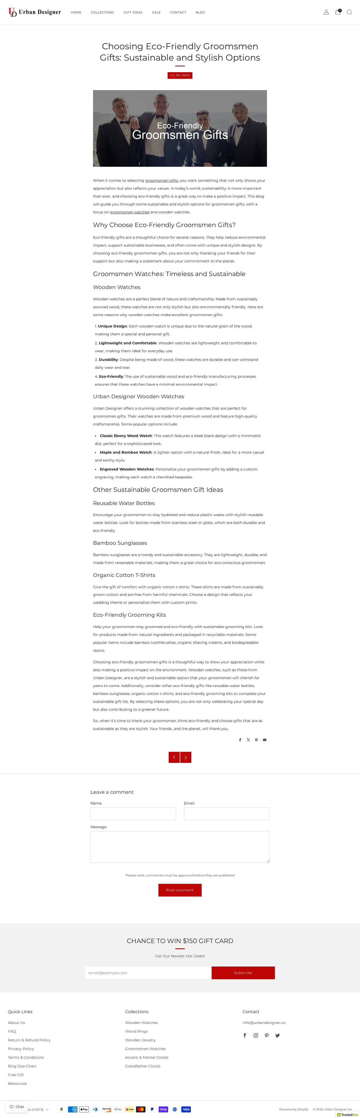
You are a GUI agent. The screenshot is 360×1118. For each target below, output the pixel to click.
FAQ (12, 1031)
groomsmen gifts (161, 180)
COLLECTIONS (102, 12)
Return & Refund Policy (29, 1040)
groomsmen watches (129, 212)
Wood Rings (136, 1031)
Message (98, 827)
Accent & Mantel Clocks (146, 1057)
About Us (16, 1023)
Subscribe (243, 973)
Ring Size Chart (22, 1066)
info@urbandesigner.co (264, 1023)
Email (189, 803)
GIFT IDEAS (133, 12)
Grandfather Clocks (142, 1066)
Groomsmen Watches (145, 1049)
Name (95, 803)
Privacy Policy (21, 1049)
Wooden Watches (141, 1023)
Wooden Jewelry (140, 1040)
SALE (156, 12)
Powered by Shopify (293, 1109)
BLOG (200, 12)
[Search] (349, 12)
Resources (17, 1083)
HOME (76, 12)
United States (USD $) (26, 1109)
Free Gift (16, 1075)
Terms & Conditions (26, 1057)
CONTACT (178, 12)
